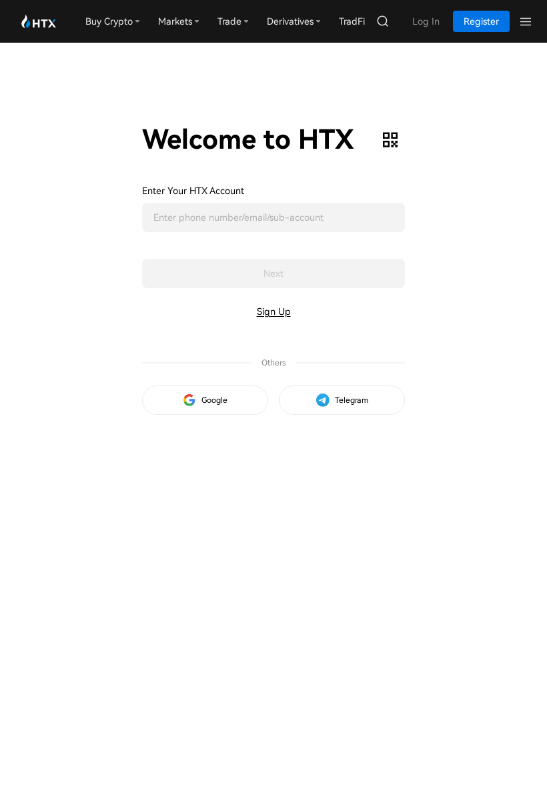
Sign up (274, 311)
